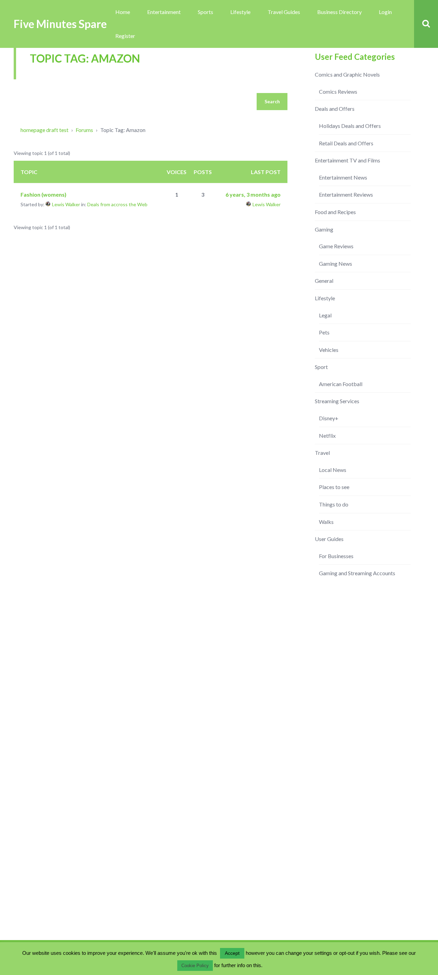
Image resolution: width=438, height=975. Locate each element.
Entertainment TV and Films (347, 160)
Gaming (324, 229)
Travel (322, 452)
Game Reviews (336, 246)
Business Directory (339, 12)
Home (122, 12)
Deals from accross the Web (117, 204)
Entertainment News (343, 177)
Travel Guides (284, 12)
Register (125, 35)
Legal (325, 315)
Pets (324, 332)
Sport (321, 367)
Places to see (334, 487)
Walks (326, 521)
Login (385, 12)
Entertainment (164, 12)
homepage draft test (44, 130)
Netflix (327, 435)
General (324, 280)
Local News (332, 469)
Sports (205, 12)
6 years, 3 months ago (253, 194)
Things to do (333, 504)
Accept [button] (232, 953)
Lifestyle (240, 12)
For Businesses (336, 556)
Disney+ (328, 418)
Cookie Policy (195, 965)
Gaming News (335, 263)
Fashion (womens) (43, 194)
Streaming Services (337, 401)
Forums (84, 130)
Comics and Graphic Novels (347, 74)
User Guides (329, 539)
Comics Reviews (338, 91)
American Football (340, 384)
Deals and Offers (335, 108)
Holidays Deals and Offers (350, 125)
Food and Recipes (335, 212)
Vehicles (328, 349)
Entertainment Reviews (346, 194)
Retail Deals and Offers (346, 143)
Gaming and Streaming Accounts (357, 573)
